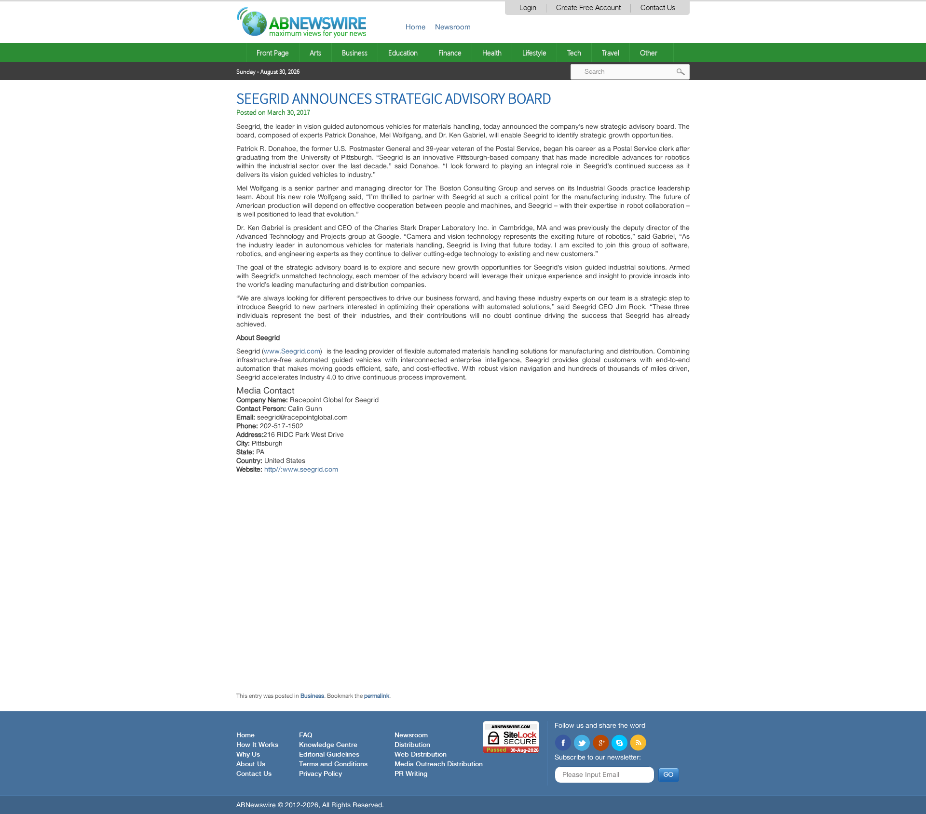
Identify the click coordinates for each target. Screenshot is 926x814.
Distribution (412, 745)
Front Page (273, 52)
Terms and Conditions (333, 764)
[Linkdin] (600, 743)
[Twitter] (581, 743)
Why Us (248, 754)
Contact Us (657, 8)
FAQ (306, 735)
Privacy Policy (320, 774)
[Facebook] (563, 743)
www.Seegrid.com (292, 351)
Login (527, 8)
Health (492, 52)
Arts (315, 52)
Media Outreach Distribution (439, 764)
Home (415, 27)
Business (355, 52)
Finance (450, 52)
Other (648, 52)
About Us (250, 764)
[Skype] (619, 743)
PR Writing (411, 774)
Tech (574, 52)
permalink (376, 695)
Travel (610, 52)
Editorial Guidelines (329, 754)
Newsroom (453, 27)
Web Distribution (421, 754)
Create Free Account (588, 8)
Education (403, 52)
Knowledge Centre (328, 745)
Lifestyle (534, 52)
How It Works (257, 745)
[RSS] (638, 743)
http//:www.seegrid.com (301, 469)
